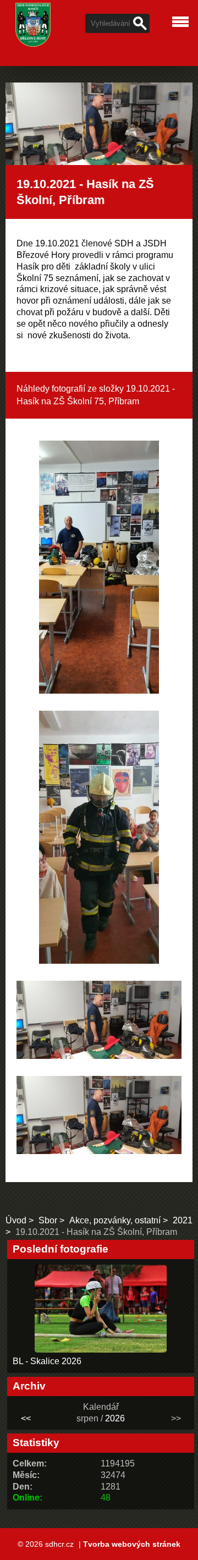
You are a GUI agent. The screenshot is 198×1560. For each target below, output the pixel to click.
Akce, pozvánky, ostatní (115, 1220)
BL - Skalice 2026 (47, 1361)
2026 (115, 1418)
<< (26, 1418)
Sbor (47, 1220)
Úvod (16, 1220)
